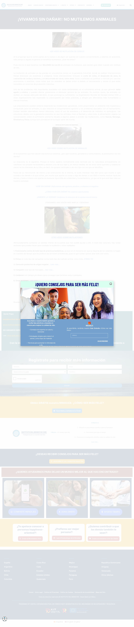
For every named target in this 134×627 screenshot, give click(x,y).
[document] (67, 313)
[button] (111, 284)
